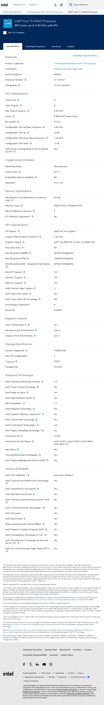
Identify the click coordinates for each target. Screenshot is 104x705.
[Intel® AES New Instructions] (33, 494)
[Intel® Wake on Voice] (27, 392)
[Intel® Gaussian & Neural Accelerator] (42, 381)
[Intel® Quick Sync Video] (30, 294)
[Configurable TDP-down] (30, 143)
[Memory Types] (21, 205)
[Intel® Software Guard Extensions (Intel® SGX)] (6, 502)
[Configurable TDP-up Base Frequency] (43, 127)
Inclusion (54, 655)
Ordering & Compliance (35, 46)
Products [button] (19, 5)
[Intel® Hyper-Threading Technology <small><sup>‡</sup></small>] (42, 430)
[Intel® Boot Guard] (24, 518)
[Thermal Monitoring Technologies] (39, 455)
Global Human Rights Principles (78, 694)
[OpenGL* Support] (24, 277)
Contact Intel (51, 649)
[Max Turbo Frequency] (28, 111)
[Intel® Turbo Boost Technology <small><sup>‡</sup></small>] (37, 425)
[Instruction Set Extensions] (32, 441)
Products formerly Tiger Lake (68, 69)
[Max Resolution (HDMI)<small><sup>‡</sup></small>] (29, 253)
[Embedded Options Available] (35, 177)
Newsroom (65, 649)
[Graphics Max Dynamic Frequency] (40, 237)
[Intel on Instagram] (50, 664)
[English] (61, 5)
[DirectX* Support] (24, 272)
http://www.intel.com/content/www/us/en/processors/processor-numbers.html (58, 600)
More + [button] (33, 5)
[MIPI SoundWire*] (23, 403)
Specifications (12, 46)
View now (58, 182)
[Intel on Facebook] (24, 664)
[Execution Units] (22, 247)
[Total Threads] (20, 105)
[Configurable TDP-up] (27, 132)
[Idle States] (17, 449)
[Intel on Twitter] (30, 664)
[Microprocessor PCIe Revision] (36, 330)
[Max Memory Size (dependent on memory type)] (12, 200)
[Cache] (13, 116)
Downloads (56, 46)
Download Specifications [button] (85, 55)
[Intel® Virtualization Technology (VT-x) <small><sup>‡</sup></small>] (45, 535)
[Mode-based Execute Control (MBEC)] (43, 524)
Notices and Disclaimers (31, 691)
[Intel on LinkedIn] (37, 664)
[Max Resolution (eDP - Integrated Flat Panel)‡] (6, 266)
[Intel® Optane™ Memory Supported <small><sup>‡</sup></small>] (42, 414)
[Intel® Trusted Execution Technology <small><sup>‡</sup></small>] (43, 508)
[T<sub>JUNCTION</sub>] (16, 361)
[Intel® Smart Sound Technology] (37, 387)
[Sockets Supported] (26, 350)
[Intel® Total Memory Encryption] (37, 489)
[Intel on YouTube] (44, 664)
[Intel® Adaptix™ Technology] (33, 409)
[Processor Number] (25, 80)
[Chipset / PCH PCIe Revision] (34, 336)
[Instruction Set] (21, 436)
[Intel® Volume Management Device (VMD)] (47, 460)
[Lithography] (19, 85)
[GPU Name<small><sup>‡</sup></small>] (18, 231)
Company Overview (32, 649)
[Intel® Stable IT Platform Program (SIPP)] (46, 529)
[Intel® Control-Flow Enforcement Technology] (6, 483)
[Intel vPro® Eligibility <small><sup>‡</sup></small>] (28, 475)
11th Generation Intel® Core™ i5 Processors (75, 63)
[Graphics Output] (23, 242)
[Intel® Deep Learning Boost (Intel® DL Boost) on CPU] (14, 151)
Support (71, 46)
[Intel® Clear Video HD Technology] (39, 299)
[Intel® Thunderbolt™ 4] (28, 325)
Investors (77, 649)
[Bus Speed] (17, 122)
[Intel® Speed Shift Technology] (36, 419)
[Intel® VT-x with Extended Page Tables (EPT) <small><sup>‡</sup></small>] (6, 551)
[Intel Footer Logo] (8, 673)
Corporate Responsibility (35, 655)
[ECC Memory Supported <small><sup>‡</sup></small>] (32, 216)
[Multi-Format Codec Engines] (34, 288)
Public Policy (67, 655)
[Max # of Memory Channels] (33, 211)
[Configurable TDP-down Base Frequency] (46, 138)
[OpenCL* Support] (24, 283)
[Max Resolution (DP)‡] (27, 258)
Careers (88, 649)
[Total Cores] (18, 100)
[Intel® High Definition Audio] (33, 398)
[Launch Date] (19, 172)
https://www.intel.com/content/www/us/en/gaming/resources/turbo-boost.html (33, 624)
